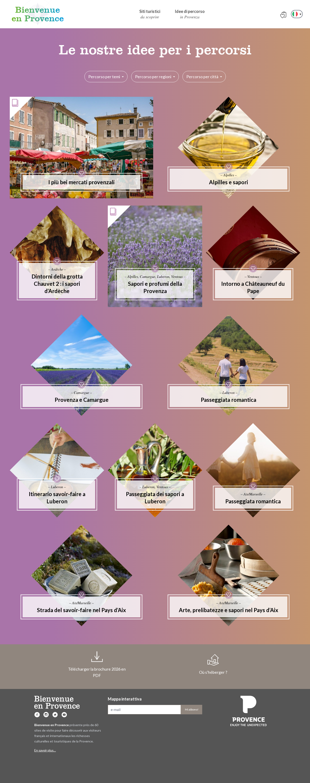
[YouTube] (64, 715)
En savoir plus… (45, 750)
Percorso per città (202, 76)
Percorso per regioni (153, 76)
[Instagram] (46, 715)
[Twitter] (55, 715)
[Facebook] (37, 715)
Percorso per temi (104, 76)
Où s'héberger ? (213, 672)
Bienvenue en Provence (38, 14)
